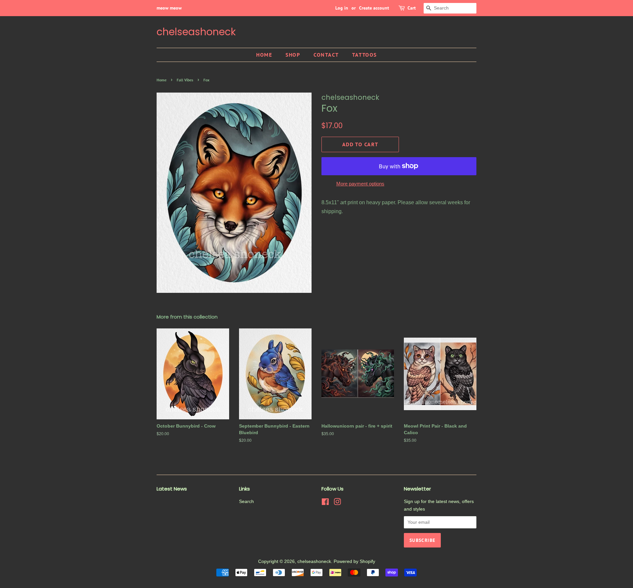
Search (246, 501)
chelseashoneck (196, 32)
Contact (326, 54)
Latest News (172, 488)
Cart (411, 8)
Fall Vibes (185, 79)
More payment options (360, 183)
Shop (293, 54)
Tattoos (364, 54)
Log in (341, 8)
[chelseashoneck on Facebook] (325, 503)
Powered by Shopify (354, 561)
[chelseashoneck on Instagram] (337, 503)
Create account (374, 8)
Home (264, 54)
